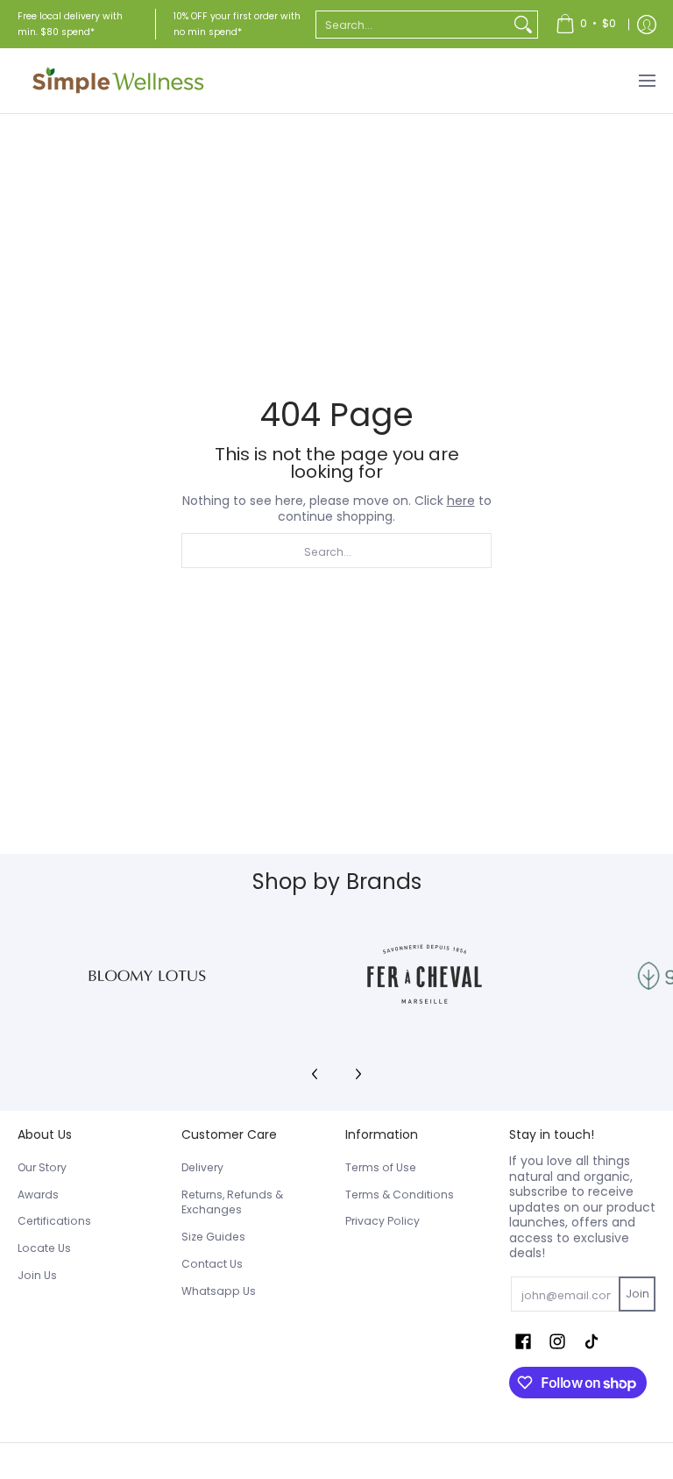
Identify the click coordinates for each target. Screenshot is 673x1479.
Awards (38, 1194)
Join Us (37, 1275)
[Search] (523, 24)
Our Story (42, 1167)
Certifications (54, 1220)
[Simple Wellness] (118, 80)
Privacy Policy (382, 1220)
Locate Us (44, 1248)
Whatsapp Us (218, 1290)
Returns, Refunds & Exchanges (232, 1202)
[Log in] (646, 24)
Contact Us (212, 1263)
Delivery (202, 1167)
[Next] (357, 1074)
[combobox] (412, 24)
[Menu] (646, 80)
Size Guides (213, 1236)
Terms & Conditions (399, 1194)
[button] (523, 1340)
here (461, 500)
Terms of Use (380, 1167)
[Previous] (315, 1074)
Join (637, 1293)
